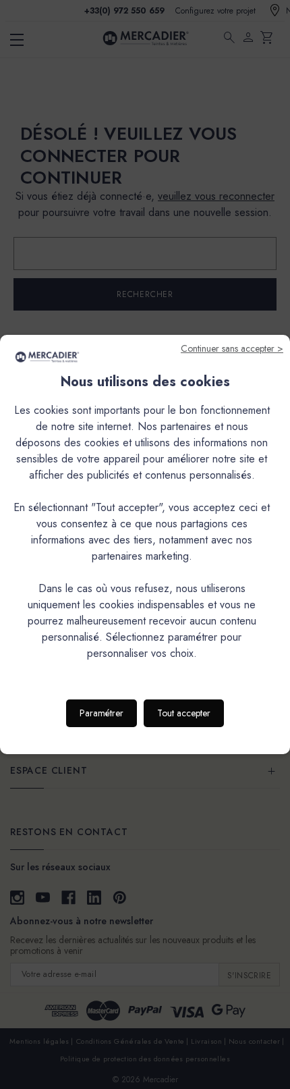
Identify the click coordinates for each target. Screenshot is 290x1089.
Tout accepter (183, 713)
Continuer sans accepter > (232, 348)
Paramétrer (101, 713)
